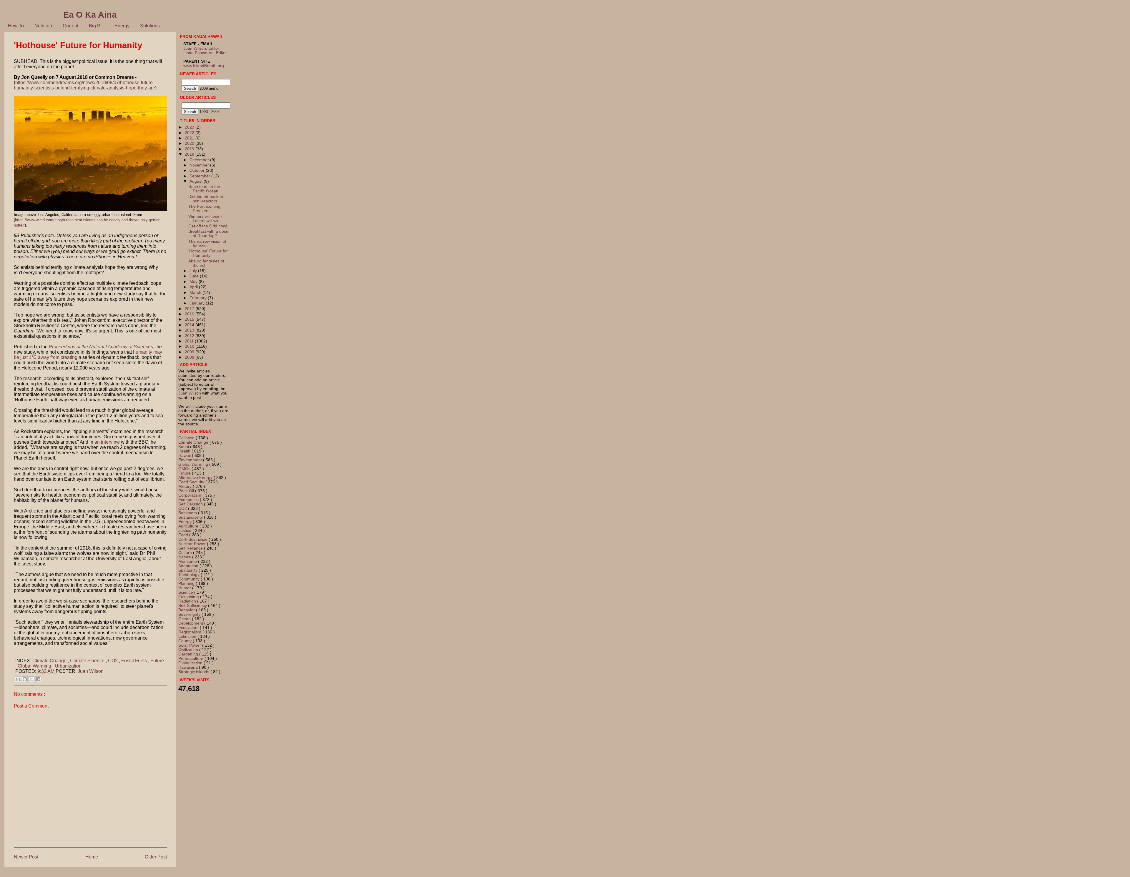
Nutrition (43, 25)
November (200, 165)
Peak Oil (186, 491)
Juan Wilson (91, 671)
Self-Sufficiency (193, 605)
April (194, 287)
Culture (185, 552)
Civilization (188, 650)
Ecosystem (189, 627)
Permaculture (191, 658)
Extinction (187, 636)
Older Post (156, 856)
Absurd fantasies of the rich (206, 263)
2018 (190, 154)
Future (157, 660)
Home (91, 856)
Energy (121, 25)
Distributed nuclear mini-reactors (205, 198)
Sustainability (191, 517)
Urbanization (68, 665)
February (199, 298)
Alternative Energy (196, 477)
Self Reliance (191, 548)
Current (70, 25)
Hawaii (185, 455)
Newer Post (26, 856)
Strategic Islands (194, 672)
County (185, 641)
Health (185, 451)
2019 (190, 149)
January (198, 303)
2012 (190, 336)
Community (189, 579)
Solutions (150, 25)
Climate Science (88, 660)
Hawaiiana (188, 667)
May (194, 281)
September (200, 176)
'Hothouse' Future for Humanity (208, 253)
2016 (190, 314)
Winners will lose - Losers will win (205, 218)
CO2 (113, 660)
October (198, 170)
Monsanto (188, 561)
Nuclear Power (192, 544)
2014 (190, 325)
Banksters (188, 513)
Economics (189, 499)
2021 (190, 138)
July (194, 271)
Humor (185, 588)
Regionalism (190, 632)
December (200, 160)
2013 (190, 330)
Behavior (187, 610)
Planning (187, 583)
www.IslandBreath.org (203, 66)
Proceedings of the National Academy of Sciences (101, 346)
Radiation (187, 601)
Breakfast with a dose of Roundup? (208, 233)
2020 (190, 143)
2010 (190, 346)
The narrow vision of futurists (207, 243)
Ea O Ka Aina (90, 14)
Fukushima (189, 597)
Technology (189, 575)
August (197, 181)
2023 (190, 127)
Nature (185, 557)
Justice (185, 530)
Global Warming (35, 665)
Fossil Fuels (134, 660)
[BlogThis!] (25, 679)
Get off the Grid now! (207, 226)
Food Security (191, 482)
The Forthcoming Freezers (204, 208)
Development (191, 623)
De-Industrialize (193, 539)
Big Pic (96, 25)
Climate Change (50, 660)
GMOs (185, 469)
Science (186, 592)
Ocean (185, 619)
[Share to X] (31, 679)
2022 (190, 133)
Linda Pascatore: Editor (205, 53)
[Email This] (18, 679)
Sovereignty (190, 614)
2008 (190, 357)
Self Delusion (191, 504)
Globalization (191, 663)
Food (183, 535)
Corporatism (190, 495)
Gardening (188, 654)
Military (185, 486)
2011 (190, 341)
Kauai (184, 447)
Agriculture (189, 526)
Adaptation (189, 566)
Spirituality (188, 570)
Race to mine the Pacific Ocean (204, 188)
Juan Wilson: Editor (201, 48)
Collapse (187, 438)
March (196, 292)
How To (16, 25)
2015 (190, 319)
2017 (190, 309)
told (145, 325)
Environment (190, 460)
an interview (107, 442)
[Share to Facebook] (38, 679)
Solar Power (190, 645)
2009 (190, 352)
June (195, 276)
